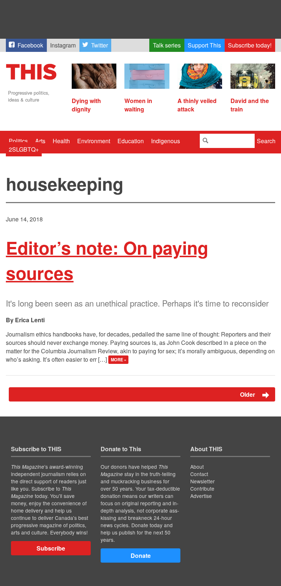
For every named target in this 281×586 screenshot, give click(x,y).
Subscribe (51, 548)
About (197, 466)
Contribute (202, 488)
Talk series (167, 45)
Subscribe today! (249, 45)
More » (118, 360)
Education (130, 141)
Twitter (99, 45)
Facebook (30, 45)
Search (266, 141)
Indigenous (165, 141)
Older (248, 394)
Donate (141, 555)
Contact (199, 473)
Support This (204, 45)
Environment (93, 141)
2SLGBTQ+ (24, 149)
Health (61, 141)
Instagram (63, 45)
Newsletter (202, 481)
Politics (18, 141)
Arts (40, 141)
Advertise (201, 495)
